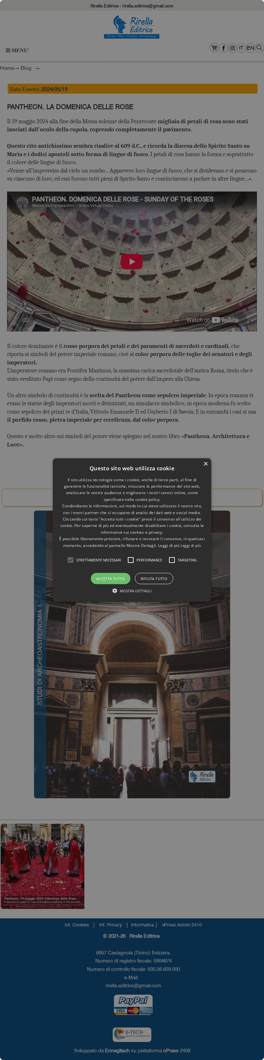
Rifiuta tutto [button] (154, 578)
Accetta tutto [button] (110, 578)
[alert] (132, 530)
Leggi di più (191, 545)
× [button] (205, 463)
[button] (70, 560)
